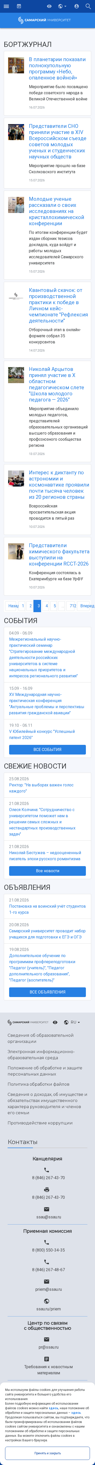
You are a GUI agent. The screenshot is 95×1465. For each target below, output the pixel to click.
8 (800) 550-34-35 (48, 1250)
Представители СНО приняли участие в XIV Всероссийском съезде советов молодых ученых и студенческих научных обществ (57, 141)
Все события (47, 749)
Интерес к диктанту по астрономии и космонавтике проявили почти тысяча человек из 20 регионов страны (59, 484)
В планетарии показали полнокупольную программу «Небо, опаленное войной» (57, 68)
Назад (12, 605)
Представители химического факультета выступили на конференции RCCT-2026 (59, 554)
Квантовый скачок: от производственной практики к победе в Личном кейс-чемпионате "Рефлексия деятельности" (58, 305)
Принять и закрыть (47, 1453)
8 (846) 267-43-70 (48, 1177)
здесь (53, 1408)
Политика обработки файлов (38, 1084)
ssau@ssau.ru (48, 1217)
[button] (63, 6)
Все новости (47, 870)
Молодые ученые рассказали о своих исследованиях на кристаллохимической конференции (56, 211)
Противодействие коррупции (40, 1123)
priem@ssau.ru (48, 1289)
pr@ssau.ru (49, 1347)
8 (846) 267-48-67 (48, 1269)
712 (72, 605)
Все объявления (48, 992)
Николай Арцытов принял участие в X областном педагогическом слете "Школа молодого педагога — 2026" (56, 384)
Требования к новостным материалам (48, 1369)
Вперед (85, 605)
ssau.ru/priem (48, 1309)
